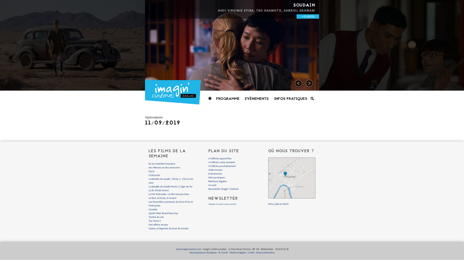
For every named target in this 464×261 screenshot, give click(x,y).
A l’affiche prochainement (222, 166)
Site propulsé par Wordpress (203, 252)
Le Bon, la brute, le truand (162, 198)
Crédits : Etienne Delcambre (261, 252)
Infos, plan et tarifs (278, 204)
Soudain (153, 209)
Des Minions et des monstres (164, 167)
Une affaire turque (158, 224)
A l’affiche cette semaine (221, 162)
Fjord (151, 171)
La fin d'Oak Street (159, 190)
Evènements (257, 99)
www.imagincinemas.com (188, 249)
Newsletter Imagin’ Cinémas (223, 188)
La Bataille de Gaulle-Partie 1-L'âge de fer (171, 186)
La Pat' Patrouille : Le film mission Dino (169, 194)
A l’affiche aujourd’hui (219, 158)
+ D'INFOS (134, 20)
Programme (228, 99)
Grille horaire (215, 169)
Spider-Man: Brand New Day (163, 213)
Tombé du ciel (156, 217)
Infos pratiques (290, 99)
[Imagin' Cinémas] (174, 103)
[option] (232, 45)
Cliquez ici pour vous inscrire (222, 204)
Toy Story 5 (155, 220)
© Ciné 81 (223, 252)
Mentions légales (217, 181)
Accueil (212, 185)
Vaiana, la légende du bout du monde (168, 228)
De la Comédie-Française (162, 163)
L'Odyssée (154, 175)
